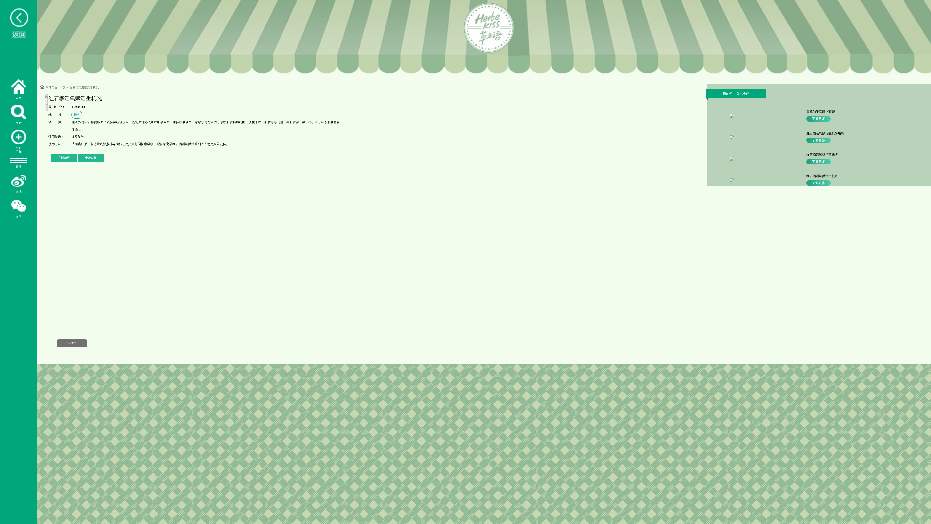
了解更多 (818, 119)
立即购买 (64, 158)
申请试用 (91, 158)
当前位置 (51, 87)
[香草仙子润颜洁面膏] (732, 117)
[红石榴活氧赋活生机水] (732, 181)
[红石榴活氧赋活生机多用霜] (732, 138)
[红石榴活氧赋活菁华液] (732, 160)
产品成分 (72, 343)
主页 (62, 87)
